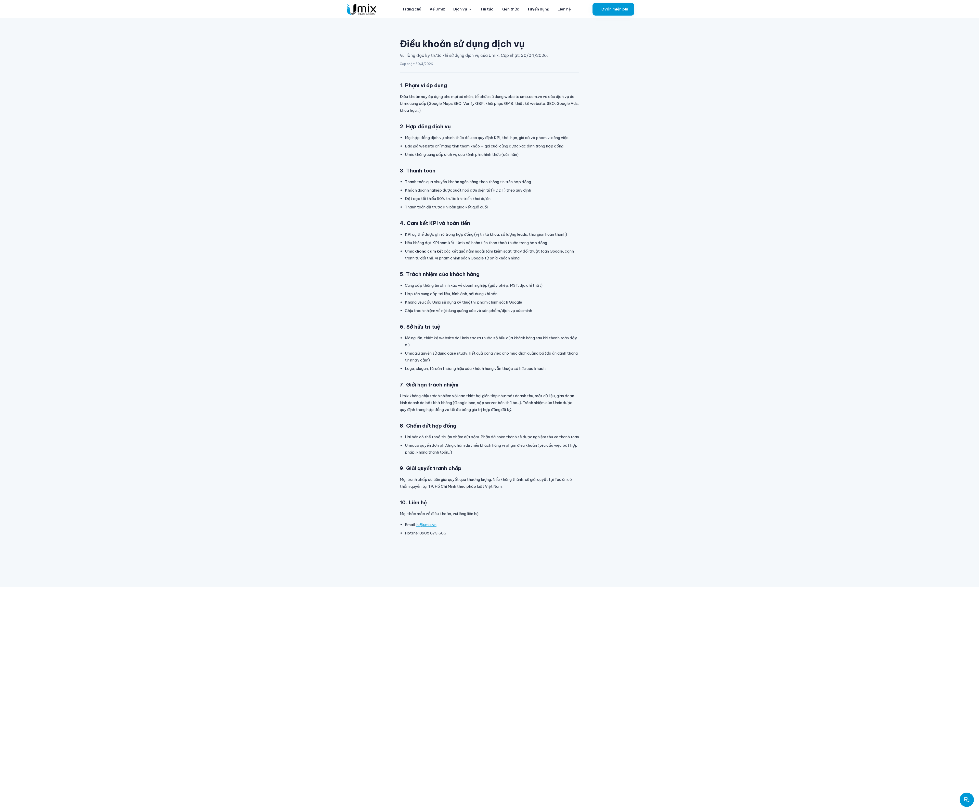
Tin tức (486, 9)
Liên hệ (564, 9)
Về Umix (437, 9)
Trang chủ (411, 9)
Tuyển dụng (538, 9)
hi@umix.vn (426, 524)
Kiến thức (510, 9)
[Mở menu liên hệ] (967, 800)
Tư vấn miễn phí (613, 9)
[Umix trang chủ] (362, 9)
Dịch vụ (460, 9)
